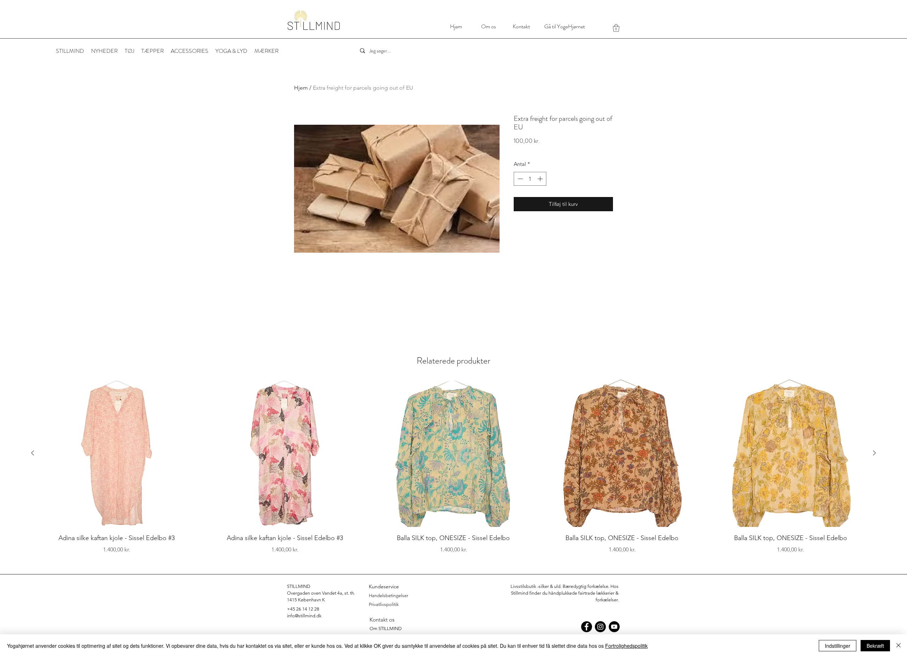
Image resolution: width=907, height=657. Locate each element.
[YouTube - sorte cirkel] (614, 626)
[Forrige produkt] (32, 453)
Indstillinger (837, 645)
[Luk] (898, 645)
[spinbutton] (530, 178)
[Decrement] (519, 178)
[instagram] (600, 626)
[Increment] (541, 178)
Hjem (301, 87)
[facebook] (586, 626)
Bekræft (875, 645)
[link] (616, 28)
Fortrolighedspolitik (626, 645)
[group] (453, 466)
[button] (266, 51)
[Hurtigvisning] (116, 453)
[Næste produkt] (874, 453)
